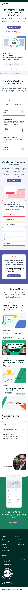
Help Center (5, 548)
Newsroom (4, 539)
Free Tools (4, 544)
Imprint (17, 589)
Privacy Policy (10, 590)
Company (4, 536)
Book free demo (13, 27)
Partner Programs (6, 550)
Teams (3, 534)
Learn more (19, 1)
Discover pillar (9, 214)
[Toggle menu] (25, 4)
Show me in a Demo (14, 522)
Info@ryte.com (8, 564)
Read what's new (20, 366)
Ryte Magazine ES (19, 544)
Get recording (19, 310)
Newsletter (4, 553)
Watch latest (21, 338)
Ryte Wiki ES (18, 539)
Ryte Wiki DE (18, 536)
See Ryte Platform (13, 180)
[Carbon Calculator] (7, 574)
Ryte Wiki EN (18, 534)
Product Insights (6, 542)
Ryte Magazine (18, 542)
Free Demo (4, 555)
